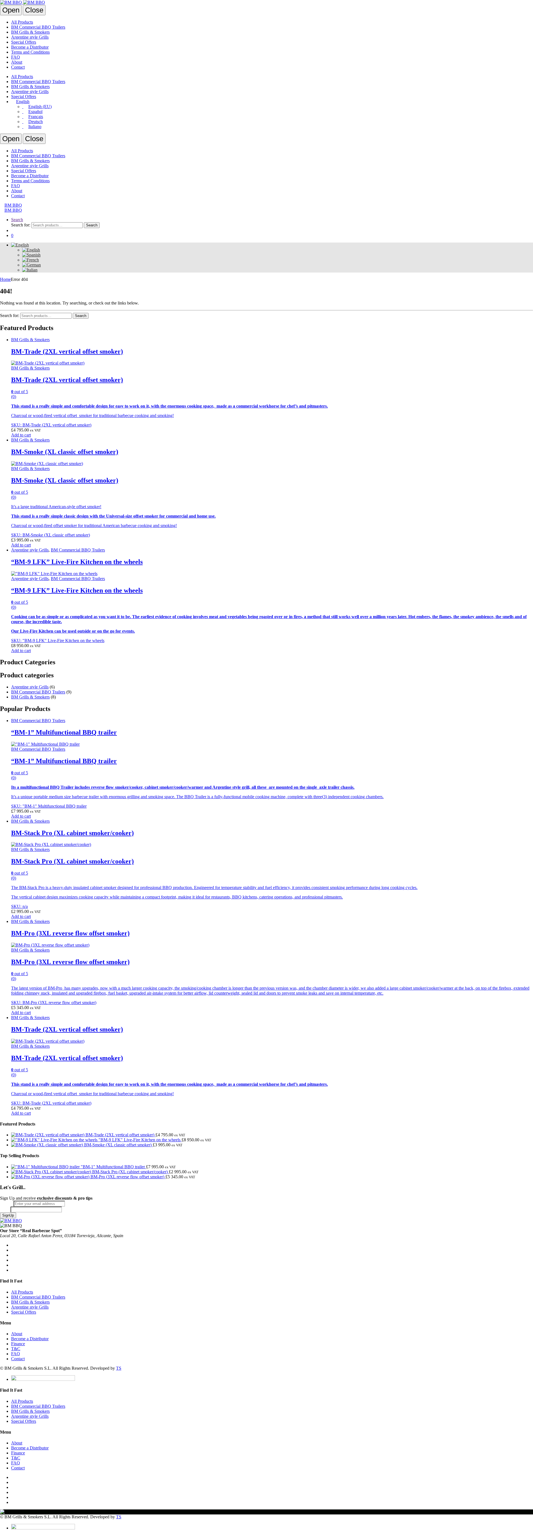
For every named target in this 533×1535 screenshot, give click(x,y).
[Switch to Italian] (29, 270)
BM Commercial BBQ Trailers (38, 27)
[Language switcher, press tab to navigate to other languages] (20, 245)
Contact (18, 67)
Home (5, 279)
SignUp (8, 1215)
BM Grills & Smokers (30, 32)
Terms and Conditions (30, 52)
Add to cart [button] (21, 435)
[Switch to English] (31, 250)
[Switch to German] (31, 265)
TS (118, 1368)
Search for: (20, 225)
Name (5, 1209)
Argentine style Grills (30, 37)
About (16, 62)
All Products (22, 22)
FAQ (15, 57)
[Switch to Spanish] (31, 255)
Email (7, 1203)
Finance (18, 1343)
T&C (15, 1348)
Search (17, 219)
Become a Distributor (30, 47)
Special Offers (23, 42)
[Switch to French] (30, 260)
